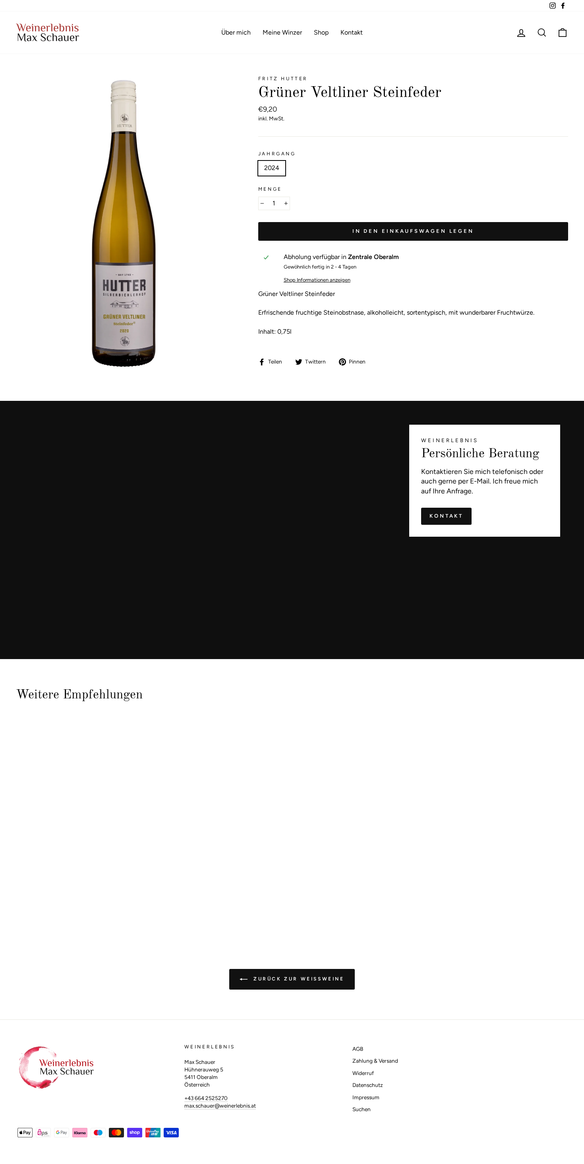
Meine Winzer (282, 32)
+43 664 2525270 (206, 1098)
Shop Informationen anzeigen (317, 280)
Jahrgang (277, 154)
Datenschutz (367, 1085)
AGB (357, 1049)
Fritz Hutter (283, 78)
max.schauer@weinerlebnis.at (220, 1105)
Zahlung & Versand (375, 1061)
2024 (271, 168)
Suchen (361, 1109)
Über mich (236, 32)
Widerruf (363, 1073)
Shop (321, 32)
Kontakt (351, 32)
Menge (270, 189)
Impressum (365, 1097)
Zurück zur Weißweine (297, 979)
